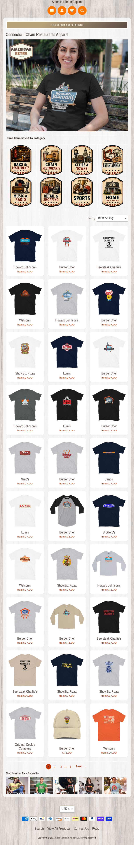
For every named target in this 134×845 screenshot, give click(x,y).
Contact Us (81, 829)
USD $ (65, 809)
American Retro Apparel (67, 1)
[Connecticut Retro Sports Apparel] (82, 205)
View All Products (58, 829)
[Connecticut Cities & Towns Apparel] (82, 173)
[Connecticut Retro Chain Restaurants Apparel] (51, 173)
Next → (81, 766)
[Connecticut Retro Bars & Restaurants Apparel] (21, 173)
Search (39, 829)
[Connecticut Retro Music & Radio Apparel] (21, 205)
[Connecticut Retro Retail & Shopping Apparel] (51, 205)
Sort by (91, 218)
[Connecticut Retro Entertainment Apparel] (112, 173)
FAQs (95, 829)
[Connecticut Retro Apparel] (112, 205)
